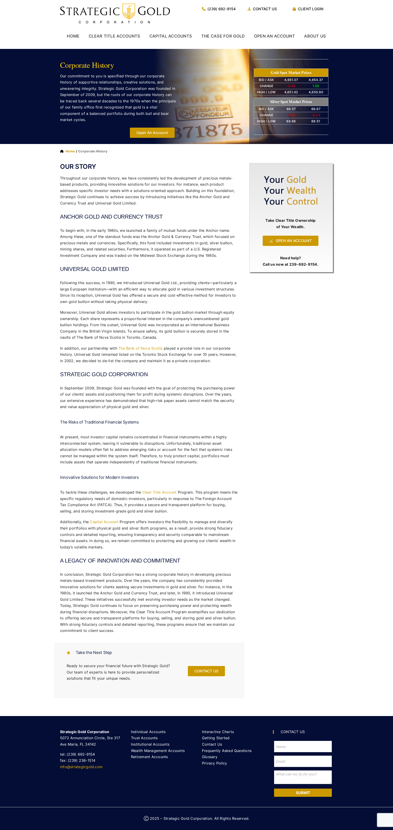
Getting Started (216, 738)
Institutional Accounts (150, 744)
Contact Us (212, 744)
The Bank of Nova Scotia (140, 348)
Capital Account (104, 522)
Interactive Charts (218, 731)
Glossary (209, 756)
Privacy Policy (214, 763)
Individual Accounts (148, 731)
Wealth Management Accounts (158, 750)
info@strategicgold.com (81, 766)
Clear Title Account (159, 492)
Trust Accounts (144, 738)
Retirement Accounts (149, 756)
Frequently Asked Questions (227, 750)
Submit (303, 792)
